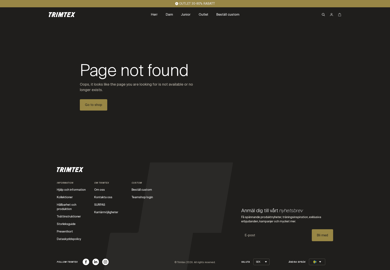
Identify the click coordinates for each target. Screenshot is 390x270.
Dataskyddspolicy (69, 239)
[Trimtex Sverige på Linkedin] (95, 262)
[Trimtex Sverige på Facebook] (86, 262)
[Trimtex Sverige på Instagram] (105, 262)
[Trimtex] (62, 14)
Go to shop (93, 105)
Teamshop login (142, 197)
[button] (323, 14)
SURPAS (99, 205)
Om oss (99, 189)
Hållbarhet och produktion (66, 207)
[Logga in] (331, 14)
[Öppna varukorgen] (339, 14)
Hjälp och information (71, 189)
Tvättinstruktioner (69, 216)
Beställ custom (142, 189)
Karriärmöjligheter (106, 212)
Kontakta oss (103, 197)
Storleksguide (66, 224)
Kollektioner (65, 197)
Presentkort (65, 231)
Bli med (322, 235)
